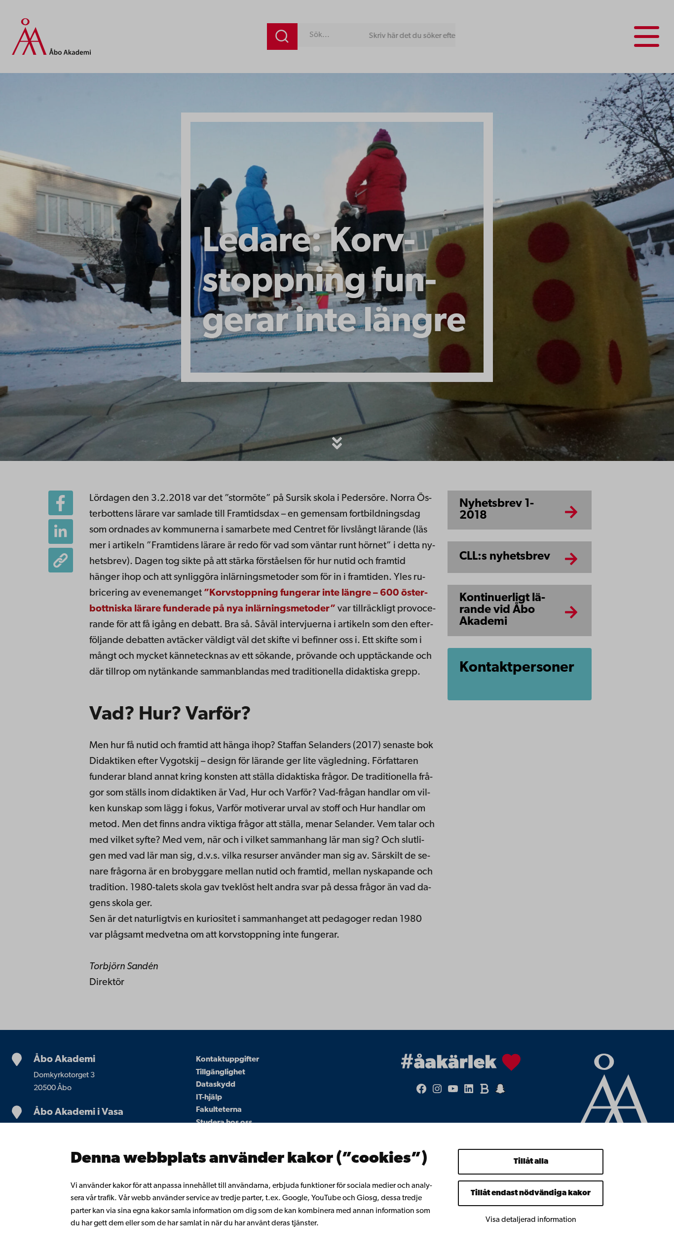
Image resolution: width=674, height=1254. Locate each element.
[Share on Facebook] (60, 503)
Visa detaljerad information (531, 1220)
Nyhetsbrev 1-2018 (496, 510)
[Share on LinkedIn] (60, 531)
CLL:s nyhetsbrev (504, 557)
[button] (337, 443)
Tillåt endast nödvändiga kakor (531, 1193)
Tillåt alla (531, 1162)
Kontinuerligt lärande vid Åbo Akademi (502, 609)
